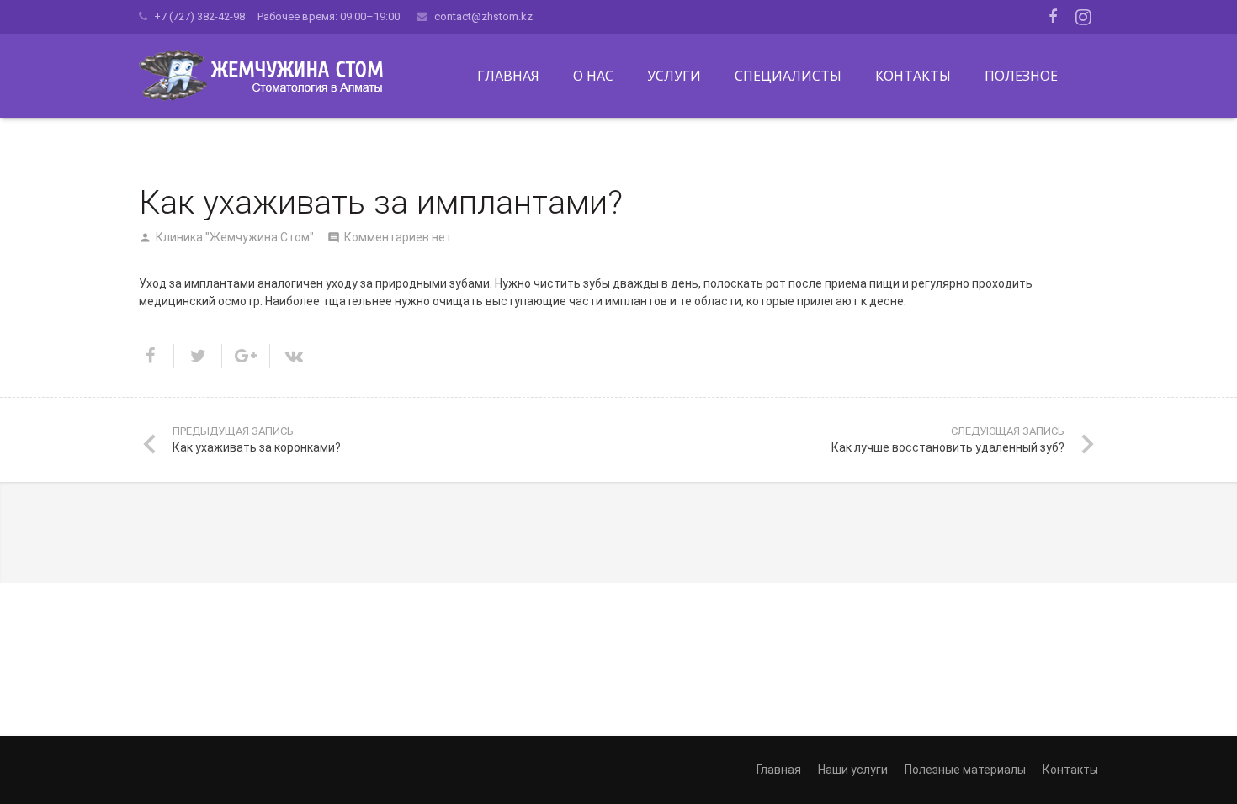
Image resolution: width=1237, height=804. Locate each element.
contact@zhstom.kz (483, 16)
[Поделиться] (156, 356)
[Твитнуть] (198, 356)
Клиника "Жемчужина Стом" (235, 237)
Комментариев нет (398, 237)
